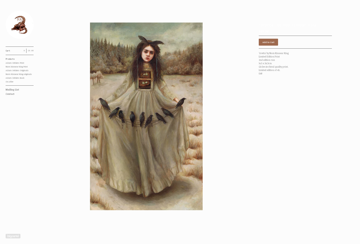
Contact (10, 93)
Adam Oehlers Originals (17, 70)
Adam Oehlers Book (15, 77)
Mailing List (12, 89)
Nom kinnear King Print (17, 66)
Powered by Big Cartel (13, 236)
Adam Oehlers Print (15, 62)
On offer (9, 81)
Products (10, 59)
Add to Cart (268, 42)
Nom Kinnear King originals (19, 74)
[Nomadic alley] (20, 25)
